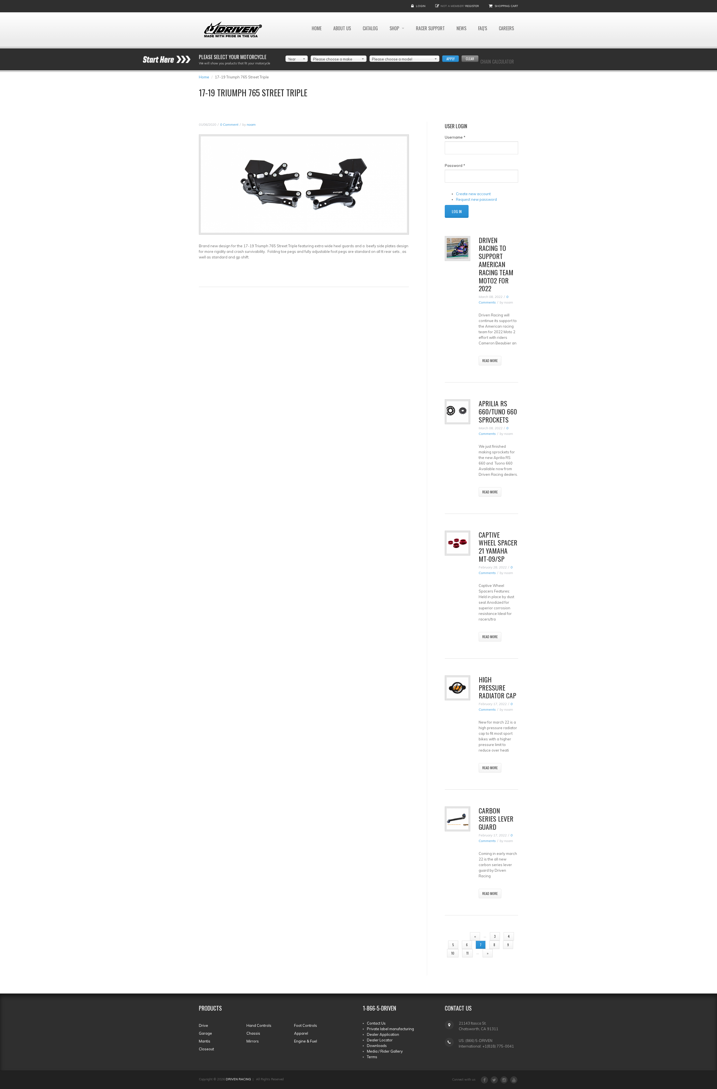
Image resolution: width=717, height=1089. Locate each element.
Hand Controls (258, 1025)
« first (456, 936)
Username (455, 137)
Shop (395, 28)
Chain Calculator (497, 61)
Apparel (301, 1033)
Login (420, 6)
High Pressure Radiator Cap (497, 687)
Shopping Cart (506, 6)
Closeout (206, 1049)
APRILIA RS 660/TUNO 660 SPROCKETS (498, 411)
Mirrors (252, 1041)
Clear (470, 58)
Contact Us (376, 1023)
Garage (205, 1033)
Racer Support (430, 28)
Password (455, 165)
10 (452, 953)
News (461, 28)
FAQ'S (482, 28)
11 (467, 953)
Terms (372, 1057)
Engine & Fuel (305, 1041)
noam (251, 124)
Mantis (204, 1041)
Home (317, 28)
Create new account (473, 194)
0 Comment (229, 124)
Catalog (370, 28)
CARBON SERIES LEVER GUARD (496, 818)
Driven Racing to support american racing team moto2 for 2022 (496, 264)
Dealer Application (383, 1034)
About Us (342, 28)
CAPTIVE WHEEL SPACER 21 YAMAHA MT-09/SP (498, 547)
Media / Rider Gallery (385, 1051)
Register (472, 6)
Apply (450, 58)
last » (505, 953)
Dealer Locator (380, 1040)
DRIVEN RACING (238, 1079)
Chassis (253, 1033)
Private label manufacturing (390, 1029)
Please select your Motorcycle (232, 56)
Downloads (377, 1045)
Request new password (476, 199)
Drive (203, 1025)
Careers (506, 28)
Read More (490, 360)
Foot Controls (305, 1025)
